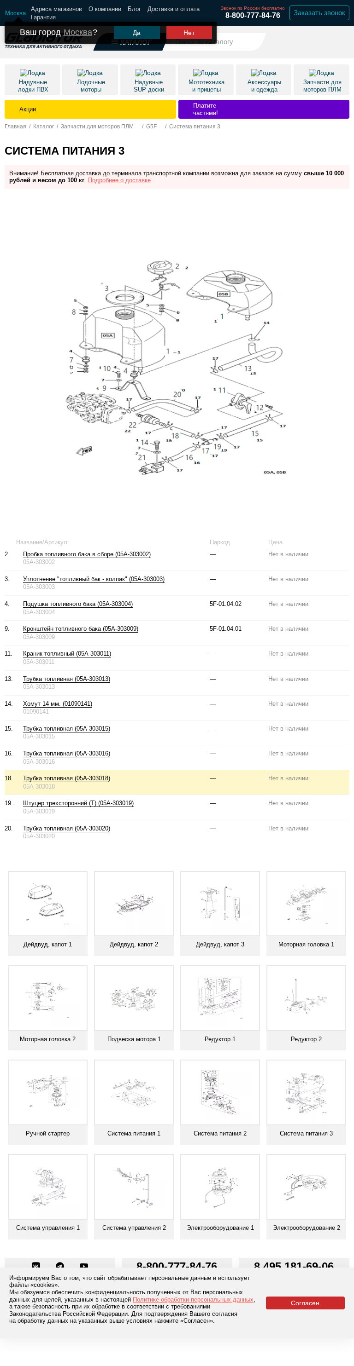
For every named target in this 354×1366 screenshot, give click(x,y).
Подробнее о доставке (119, 180)
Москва (78, 32)
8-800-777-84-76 (252, 15)
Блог (134, 9)
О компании (104, 9)
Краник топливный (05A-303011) (67, 653)
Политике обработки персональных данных (193, 1299)
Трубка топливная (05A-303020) (66, 828)
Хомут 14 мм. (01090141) (57, 703)
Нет (189, 32)
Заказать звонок (319, 13)
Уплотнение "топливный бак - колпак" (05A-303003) (94, 579)
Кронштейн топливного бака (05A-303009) (80, 628)
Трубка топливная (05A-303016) (66, 753)
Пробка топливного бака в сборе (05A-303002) (87, 554)
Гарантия (43, 17)
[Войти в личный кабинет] (317, 41)
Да (137, 32)
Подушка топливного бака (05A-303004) (78, 603)
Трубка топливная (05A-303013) (66, 678)
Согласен (305, 1303)
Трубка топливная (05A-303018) (66, 778)
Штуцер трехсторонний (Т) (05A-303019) (78, 803)
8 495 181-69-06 (294, 1266)
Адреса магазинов (56, 9)
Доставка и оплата (174, 9)
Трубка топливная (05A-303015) (66, 728)
